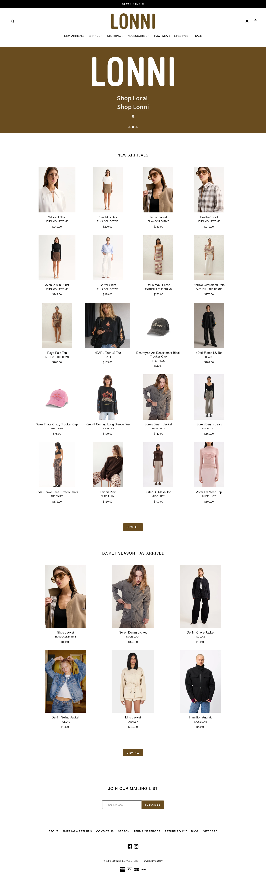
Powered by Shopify (152, 860)
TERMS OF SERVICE (147, 831)
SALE (198, 35)
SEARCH (123, 831)
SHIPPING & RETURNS (77, 831)
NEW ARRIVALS (74, 35)
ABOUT (53, 831)
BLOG (195, 831)
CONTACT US (105, 831)
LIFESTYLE (183, 35)
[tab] (129, 127)
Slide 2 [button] (133, 127)
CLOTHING (116, 35)
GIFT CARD (210, 831)
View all (133, 527)
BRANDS (97, 35)
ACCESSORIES (140, 35)
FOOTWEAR (162, 35)
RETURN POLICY (176, 831)
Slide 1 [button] (129, 127)
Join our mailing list (133, 788)
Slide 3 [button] (137, 127)
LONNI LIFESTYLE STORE (125, 860)
